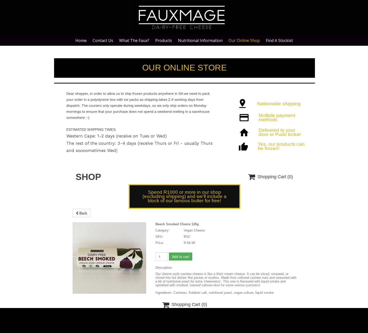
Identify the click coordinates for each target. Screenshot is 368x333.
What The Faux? (134, 40)
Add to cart (180, 256)
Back (82, 213)
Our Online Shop (244, 40)
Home (81, 40)
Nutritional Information (200, 40)
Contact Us (103, 40)
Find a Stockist (279, 40)
